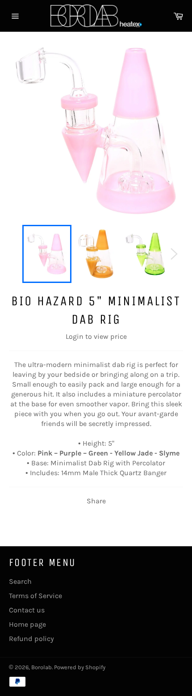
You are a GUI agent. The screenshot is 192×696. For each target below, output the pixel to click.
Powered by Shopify (79, 667)
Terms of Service (35, 595)
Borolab (41, 667)
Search (20, 581)
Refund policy (31, 638)
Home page (27, 624)
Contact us (27, 610)
